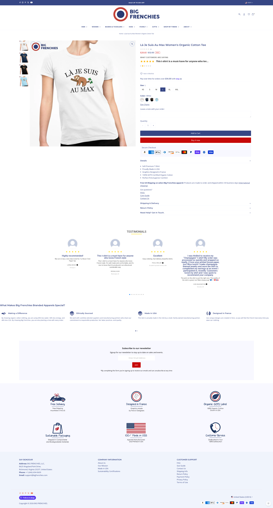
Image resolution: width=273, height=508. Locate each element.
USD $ (249, 3)
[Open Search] (239, 14)
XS (143, 89)
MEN (83, 27)
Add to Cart (195, 133)
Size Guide (181, 465)
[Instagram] (22, 2)
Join (136, 365)
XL (169, 89)
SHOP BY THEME (170, 27)
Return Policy (182, 474)
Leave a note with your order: (152, 109)
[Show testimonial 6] (150, 65)
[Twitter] (28, 2)
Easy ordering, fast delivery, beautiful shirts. (158, 259)
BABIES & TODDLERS (114, 27)
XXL (176, 89)
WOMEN (95, 27)
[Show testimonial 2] (142, 65)
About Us (101, 463)
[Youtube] (31, 2)
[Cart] (253, 14)
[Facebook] (20, 2)
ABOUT (187, 27)
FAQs (142, 192)
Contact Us (144, 198)
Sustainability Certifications (109, 471)
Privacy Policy (182, 479)
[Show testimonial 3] (144, 65)
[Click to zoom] (132, 44)
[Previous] (33, 44)
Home (121, 34)
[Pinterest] (25, 2)
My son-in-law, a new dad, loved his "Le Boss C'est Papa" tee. (72, 260)
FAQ (178, 463)
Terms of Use (182, 482)
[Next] (38, 44)
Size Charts (144, 104)
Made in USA (103, 468)
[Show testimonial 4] (146, 65)
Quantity (143, 121)
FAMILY (143, 27)
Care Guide (145, 195)
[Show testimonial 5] (148, 65)
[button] (174, 62)
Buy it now (195, 140)
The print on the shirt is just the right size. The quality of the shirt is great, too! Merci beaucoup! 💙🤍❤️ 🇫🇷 (200, 279)
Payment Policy (183, 477)
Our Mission (103, 465)
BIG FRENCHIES (40, 503)
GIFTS (154, 27)
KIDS (131, 27)
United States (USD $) (242, 497)
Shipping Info (182, 471)
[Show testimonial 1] (140, 65)
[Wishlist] (249, 14)
